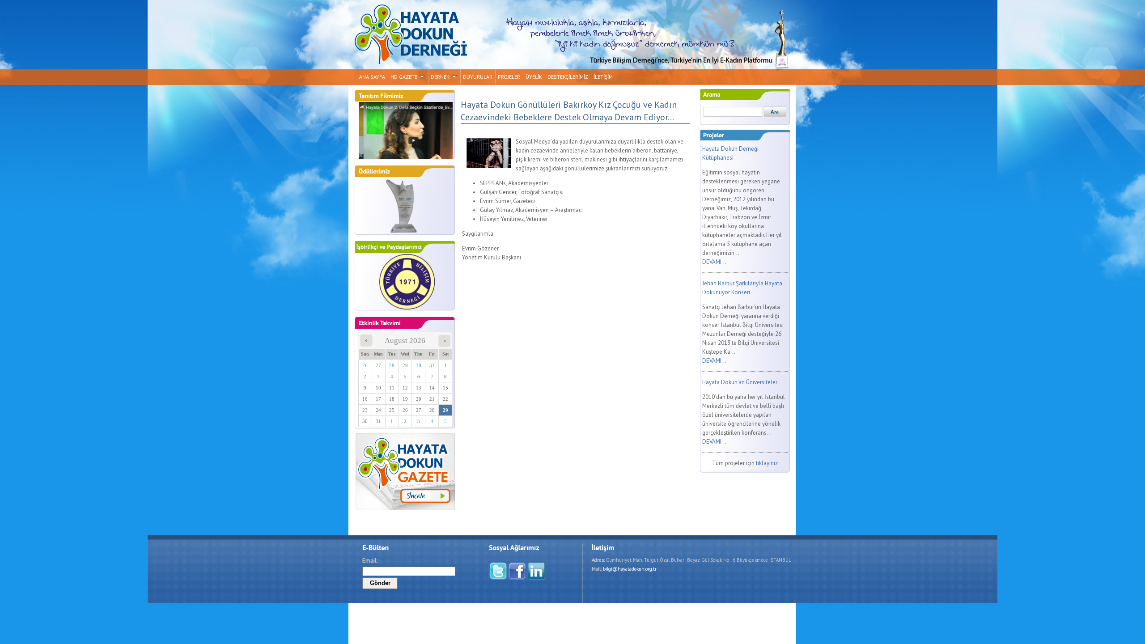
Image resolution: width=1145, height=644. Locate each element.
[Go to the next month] (444, 344)
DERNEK (440, 76)
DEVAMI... (714, 262)
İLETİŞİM (603, 76)
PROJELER (509, 76)
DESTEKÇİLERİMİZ (567, 76)
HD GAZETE (403, 76)
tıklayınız (767, 463)
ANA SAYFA (372, 76)
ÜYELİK (534, 76)
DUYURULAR (477, 76)
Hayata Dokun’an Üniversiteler (739, 382)
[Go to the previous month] (366, 344)
